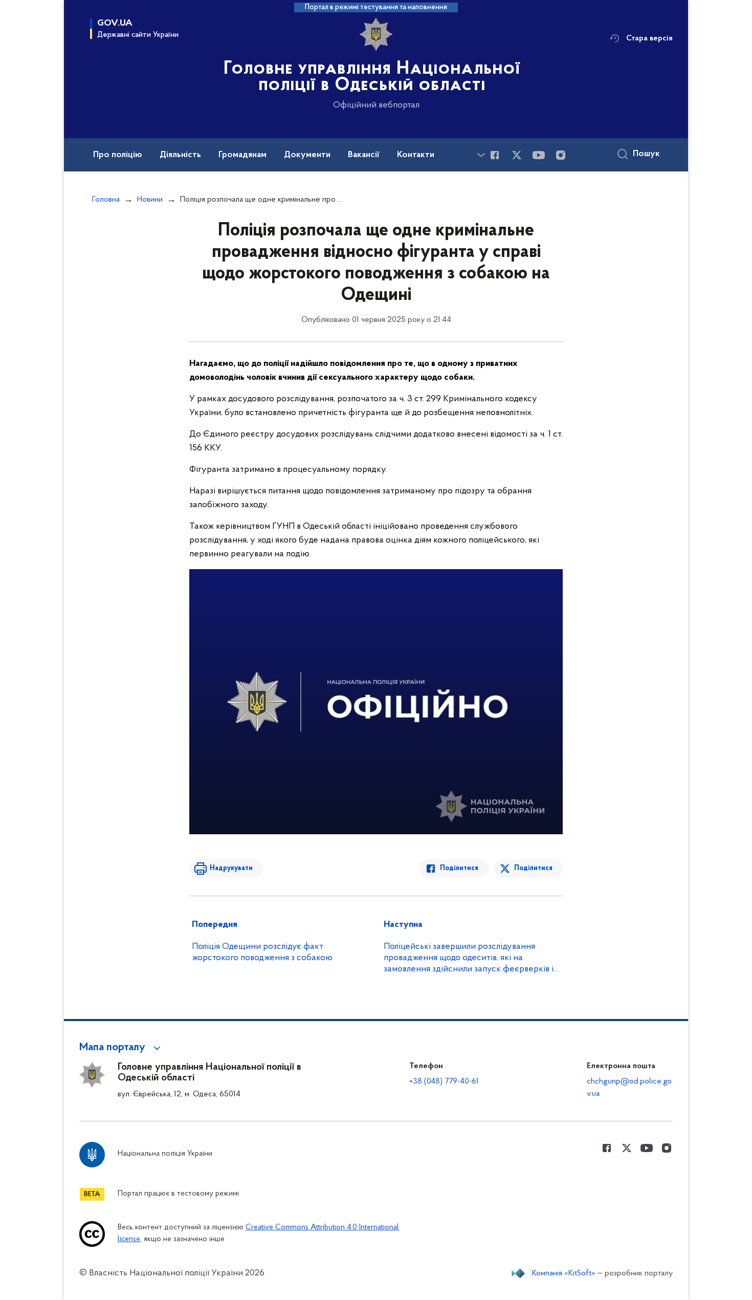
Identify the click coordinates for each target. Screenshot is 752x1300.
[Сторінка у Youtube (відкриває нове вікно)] (539, 155)
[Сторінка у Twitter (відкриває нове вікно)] (517, 155)
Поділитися (459, 868)
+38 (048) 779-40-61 (444, 1081)
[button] (121, 1048)
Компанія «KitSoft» (563, 1273)
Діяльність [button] (180, 155)
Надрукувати (231, 868)
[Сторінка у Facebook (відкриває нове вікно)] (495, 155)
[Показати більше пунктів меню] (481, 154)
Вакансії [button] (364, 155)
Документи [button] (307, 155)
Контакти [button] (415, 155)
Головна (106, 200)
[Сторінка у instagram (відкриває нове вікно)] (561, 155)
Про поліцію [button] (117, 155)
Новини (150, 200)
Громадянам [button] (242, 155)
